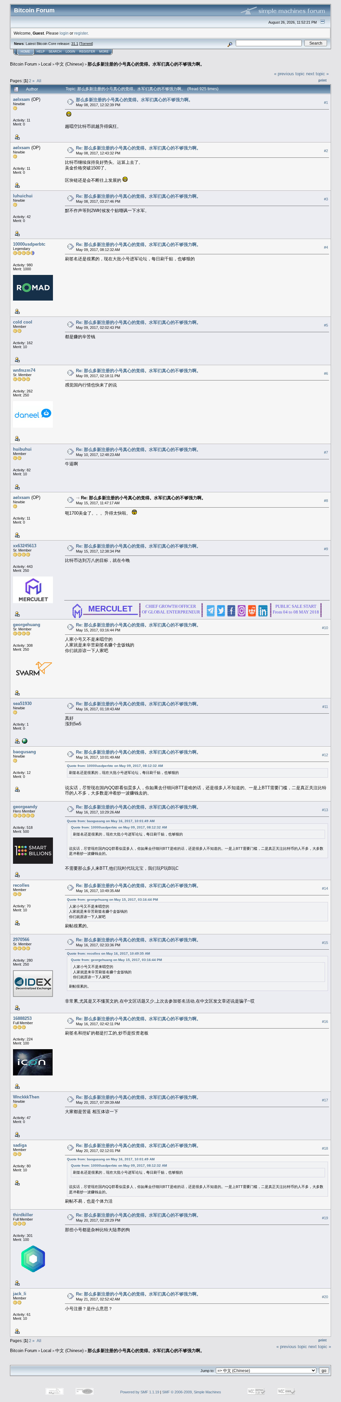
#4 (326, 247)
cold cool (22, 322)
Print (322, 80)
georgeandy (25, 806)
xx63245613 (24, 545)
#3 (326, 199)
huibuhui (22, 449)
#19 (325, 1218)
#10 (325, 628)
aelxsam (21, 99)
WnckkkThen (26, 1096)
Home (25, 51)
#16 (325, 1022)
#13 (325, 810)
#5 (326, 325)
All (39, 81)
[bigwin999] (24, 741)
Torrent (86, 44)
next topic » (317, 73)
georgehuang (26, 624)
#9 (326, 549)
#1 (326, 103)
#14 (325, 888)
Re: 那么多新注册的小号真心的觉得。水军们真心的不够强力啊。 (138, 147)
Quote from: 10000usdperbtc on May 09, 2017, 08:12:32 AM (115, 766)
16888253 (22, 1018)
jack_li (19, 1293)
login (64, 33)
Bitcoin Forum (23, 64)
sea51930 (22, 703)
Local (46, 64)
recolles (21, 885)
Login (70, 51)
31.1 (74, 44)
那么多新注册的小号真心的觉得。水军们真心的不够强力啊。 (146, 64)
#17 (325, 1100)
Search (55, 51)
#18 (325, 1148)
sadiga (20, 1145)
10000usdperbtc (29, 244)
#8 (326, 501)
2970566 (21, 939)
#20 (325, 1297)
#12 (325, 755)
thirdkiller (23, 1214)
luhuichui (23, 195)
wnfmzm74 (24, 370)
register (81, 33)
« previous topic (289, 73)
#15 (325, 943)
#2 (326, 151)
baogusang (24, 751)
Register (87, 51)
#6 (326, 373)
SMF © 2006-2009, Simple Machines (191, 1392)
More (104, 51)
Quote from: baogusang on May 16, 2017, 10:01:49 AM (111, 821)
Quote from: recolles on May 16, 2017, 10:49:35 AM (108, 953)
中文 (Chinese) (69, 64)
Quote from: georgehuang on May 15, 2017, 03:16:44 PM (112, 899)
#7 (326, 452)
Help (41, 51)
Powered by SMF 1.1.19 (139, 1392)
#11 (325, 707)
